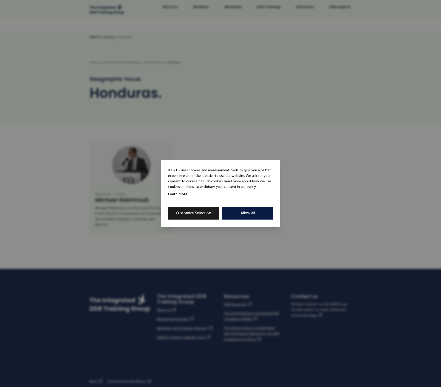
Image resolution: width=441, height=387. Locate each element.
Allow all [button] (247, 213)
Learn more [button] (177, 194)
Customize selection (193, 213)
